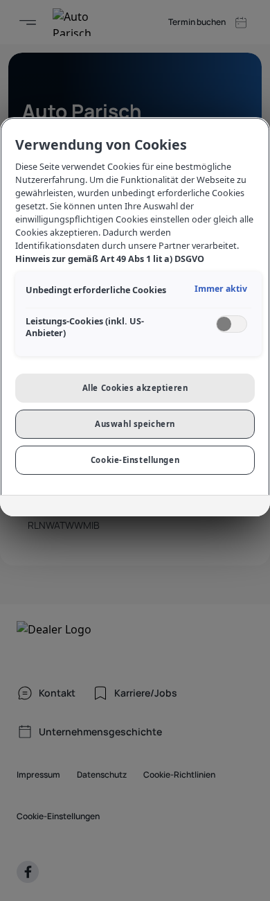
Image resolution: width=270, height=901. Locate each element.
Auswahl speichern (135, 424)
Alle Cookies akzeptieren (135, 388)
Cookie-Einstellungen (135, 460)
